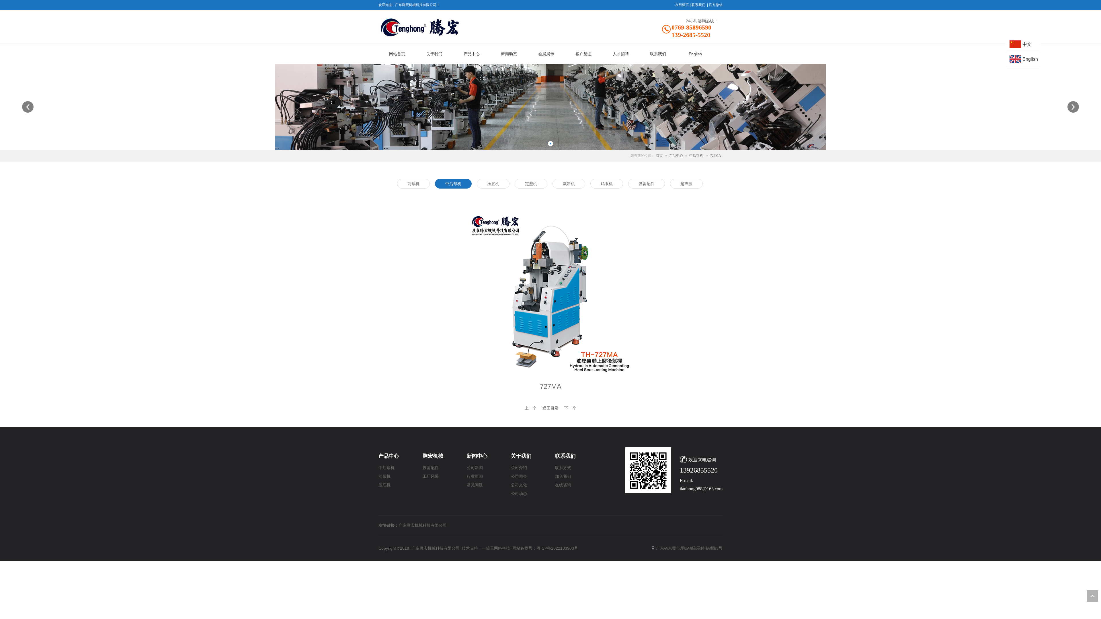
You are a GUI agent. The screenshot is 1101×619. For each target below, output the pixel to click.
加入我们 (563, 476)
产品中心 (676, 156)
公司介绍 (519, 468)
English (1030, 59)
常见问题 (475, 485)
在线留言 (682, 5)
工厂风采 (431, 476)
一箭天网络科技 (496, 548)
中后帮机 (696, 156)
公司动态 (519, 493)
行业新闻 (475, 476)
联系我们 (698, 5)
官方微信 (716, 5)
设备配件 (431, 468)
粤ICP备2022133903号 (557, 548)
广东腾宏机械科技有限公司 (423, 525)
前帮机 (384, 476)
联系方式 (563, 468)
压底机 (384, 485)
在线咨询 (563, 485)
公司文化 (519, 485)
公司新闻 (475, 468)
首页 (659, 156)
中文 (1027, 44)
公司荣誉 (519, 476)
